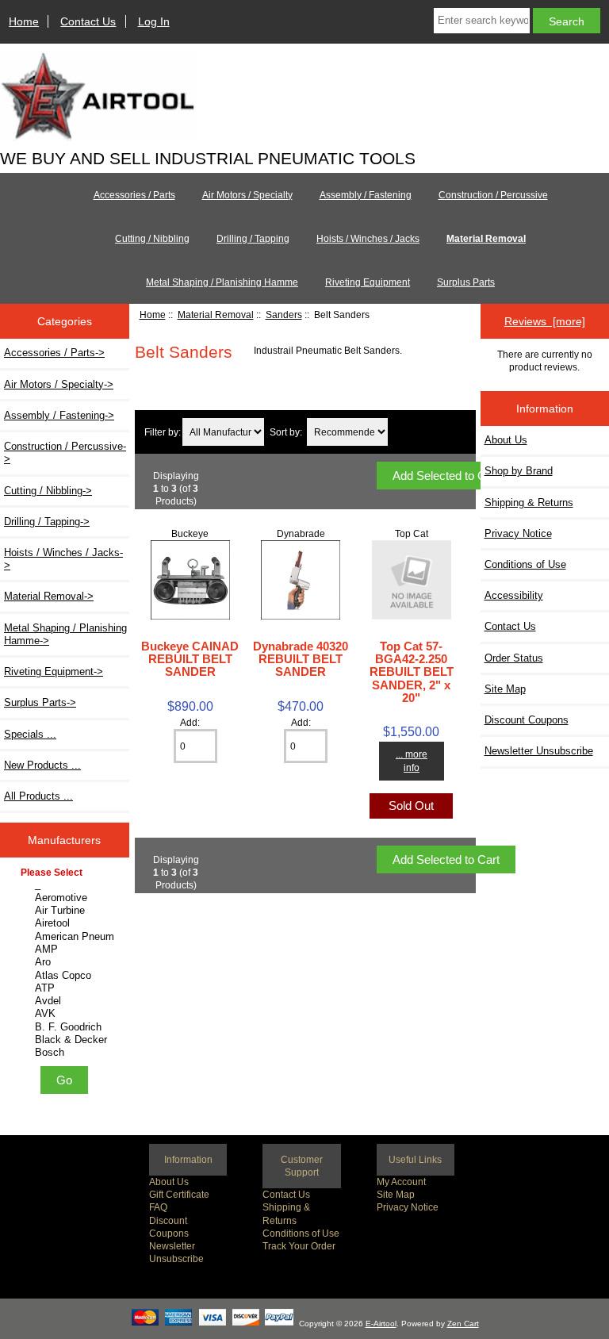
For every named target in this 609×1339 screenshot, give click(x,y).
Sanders (284, 314)
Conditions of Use (300, 1233)
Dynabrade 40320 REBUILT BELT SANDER (300, 658)
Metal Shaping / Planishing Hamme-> (65, 634)
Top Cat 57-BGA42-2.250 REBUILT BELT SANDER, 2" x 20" (412, 671)
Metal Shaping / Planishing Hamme (222, 282)
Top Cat (411, 533)
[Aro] (66, 962)
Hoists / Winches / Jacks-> (63, 559)
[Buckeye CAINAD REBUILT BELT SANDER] (190, 616)
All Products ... (38, 796)
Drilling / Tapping (252, 238)
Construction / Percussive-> (65, 452)
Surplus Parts (466, 282)
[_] (66, 884)
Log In (154, 21)
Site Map (396, 1194)
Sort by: (286, 432)
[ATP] (66, 988)
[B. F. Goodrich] (66, 1027)
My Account (401, 1181)
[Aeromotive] (66, 898)
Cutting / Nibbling (152, 238)
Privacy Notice (408, 1207)
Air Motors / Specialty (247, 195)
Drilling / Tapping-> (47, 522)
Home (24, 21)
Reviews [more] (544, 321)
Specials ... (30, 734)
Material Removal (216, 314)
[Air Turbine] (66, 910)
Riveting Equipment (367, 282)
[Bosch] (66, 1052)
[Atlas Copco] (66, 975)
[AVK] (66, 1013)
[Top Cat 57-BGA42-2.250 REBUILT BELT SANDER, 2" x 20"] (411, 616)
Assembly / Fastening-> (59, 415)
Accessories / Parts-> (54, 353)
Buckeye (190, 533)
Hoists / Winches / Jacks (367, 238)
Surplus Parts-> (40, 702)
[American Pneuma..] (66, 936)
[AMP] (66, 949)
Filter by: (162, 432)
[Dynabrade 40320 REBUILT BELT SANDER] (300, 616)
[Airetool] (66, 923)
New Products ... (42, 765)
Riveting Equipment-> (53, 671)
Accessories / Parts (134, 195)
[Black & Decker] (66, 1040)
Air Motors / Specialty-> (58, 384)
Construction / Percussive (493, 195)
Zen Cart (463, 1323)
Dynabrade (301, 533)
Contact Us (88, 21)
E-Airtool (381, 1323)
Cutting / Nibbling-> (48, 491)
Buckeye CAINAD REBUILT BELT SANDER (190, 658)
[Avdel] (66, 1001)
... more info (411, 760)
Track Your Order (298, 1246)
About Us (169, 1181)
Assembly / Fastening (366, 195)
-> (49, 596)
